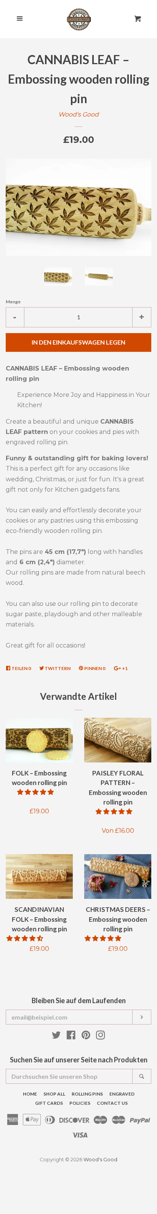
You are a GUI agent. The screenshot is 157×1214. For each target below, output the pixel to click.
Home (30, 1094)
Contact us (112, 1103)
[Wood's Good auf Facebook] (71, 1036)
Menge (13, 301)
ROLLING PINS (87, 1094)
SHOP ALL (54, 1094)
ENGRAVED (122, 1094)
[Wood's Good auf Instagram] (100, 1036)
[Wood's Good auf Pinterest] (86, 1036)
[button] (36, 792)
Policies (79, 1103)
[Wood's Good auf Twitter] (56, 1036)
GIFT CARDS (49, 1103)
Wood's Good (78, 114)
